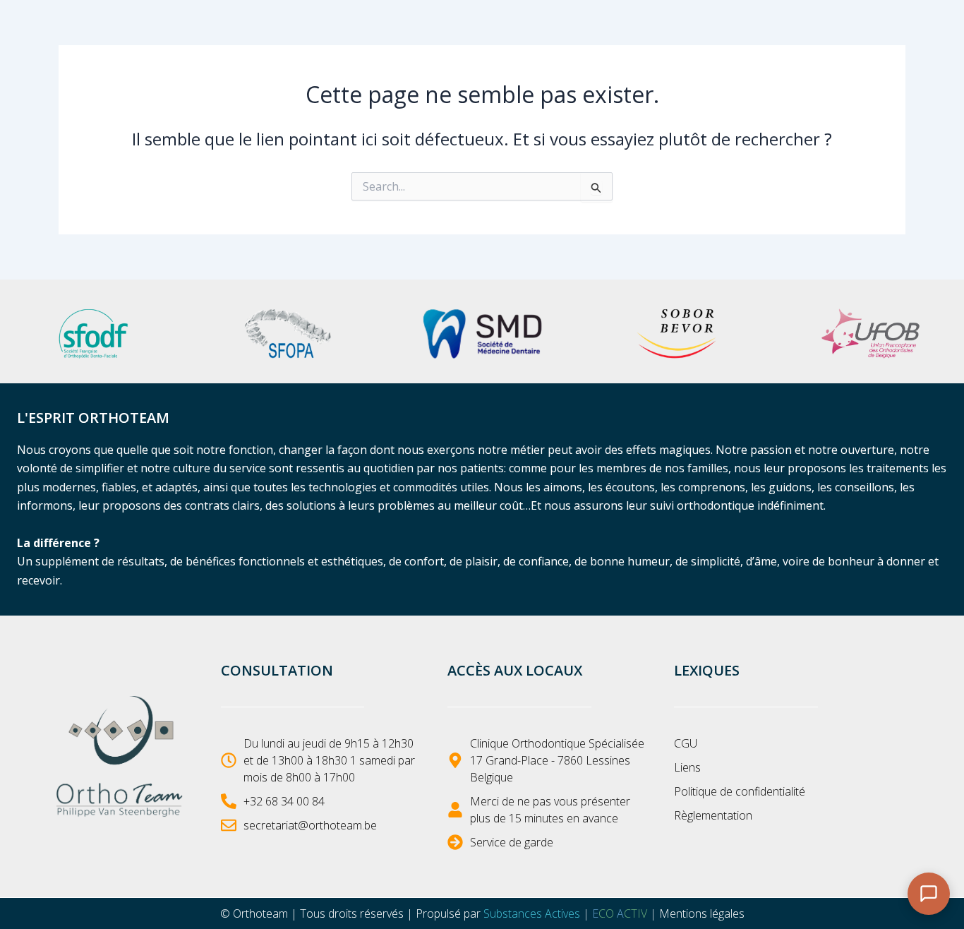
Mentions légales (702, 913)
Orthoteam (260, 913)
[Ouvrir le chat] (929, 894)
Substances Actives (531, 913)
